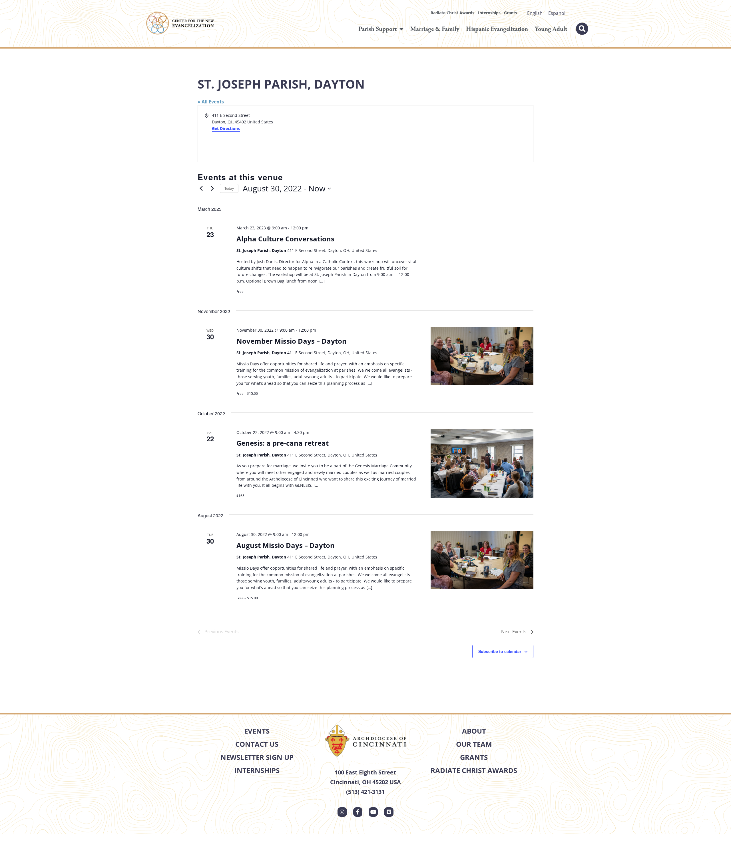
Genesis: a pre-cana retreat (282, 443)
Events (257, 731)
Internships (489, 13)
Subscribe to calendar (499, 651)
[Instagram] (342, 811)
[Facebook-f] (357, 811)
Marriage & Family (434, 29)
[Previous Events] (201, 188)
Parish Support (377, 29)
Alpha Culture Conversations (285, 239)
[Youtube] (373, 811)
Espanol (556, 13)
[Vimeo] (388, 811)
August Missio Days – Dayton (285, 545)
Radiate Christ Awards (452, 13)
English (535, 13)
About (474, 731)
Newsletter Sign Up (257, 757)
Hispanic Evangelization (497, 29)
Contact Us (256, 744)
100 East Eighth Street (365, 772)
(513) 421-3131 (365, 792)
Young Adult (551, 29)
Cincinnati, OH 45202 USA (365, 782)
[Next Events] (212, 188)
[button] (582, 29)
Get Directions (226, 128)
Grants (510, 13)
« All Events (211, 101)
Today (229, 188)
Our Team (474, 744)
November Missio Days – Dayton (291, 341)
